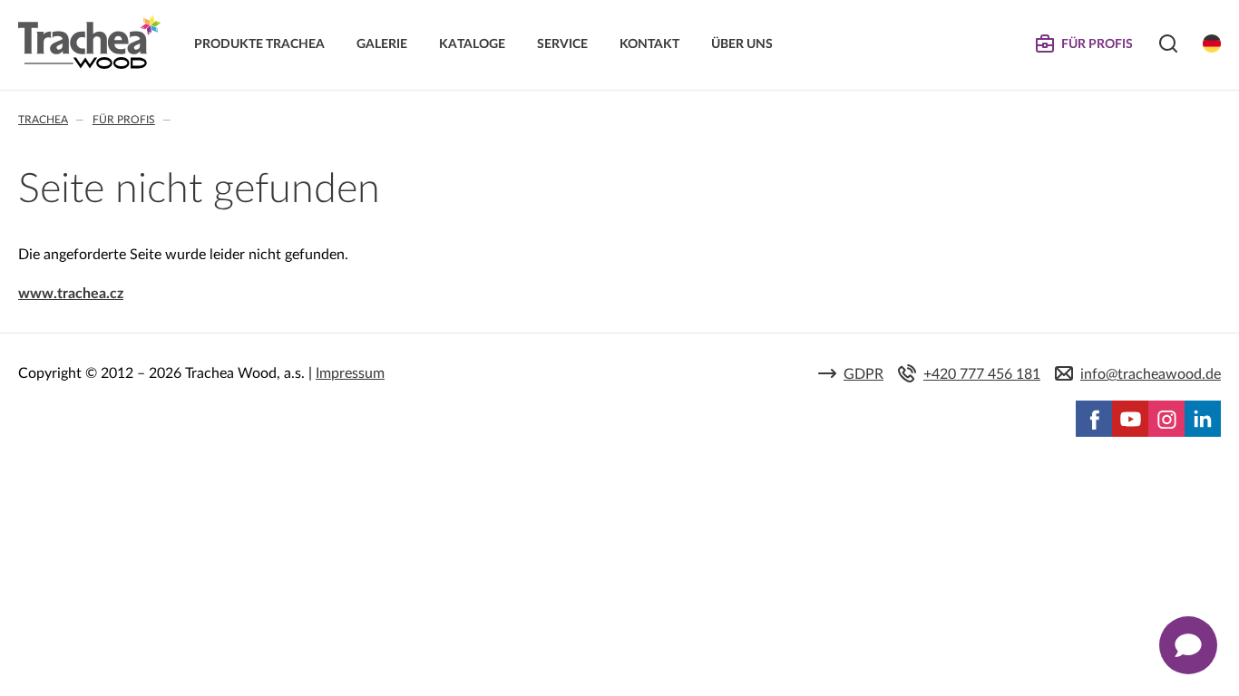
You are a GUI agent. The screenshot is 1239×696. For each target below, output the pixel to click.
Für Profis (124, 119)
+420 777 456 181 (981, 374)
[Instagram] (1166, 419)
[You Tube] (1130, 419)
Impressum (350, 373)
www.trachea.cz (70, 293)
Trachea (43, 119)
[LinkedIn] (1203, 419)
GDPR (863, 374)
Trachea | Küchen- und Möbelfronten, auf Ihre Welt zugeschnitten (89, 42)
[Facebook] (1094, 419)
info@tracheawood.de (1150, 374)
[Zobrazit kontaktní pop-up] (1188, 645)
